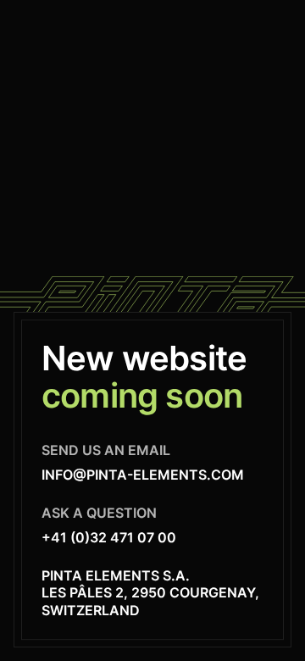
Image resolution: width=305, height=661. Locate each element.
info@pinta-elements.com (143, 474)
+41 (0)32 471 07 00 (109, 537)
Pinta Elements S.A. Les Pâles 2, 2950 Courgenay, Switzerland (150, 593)
